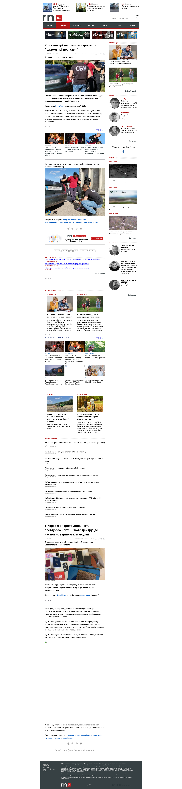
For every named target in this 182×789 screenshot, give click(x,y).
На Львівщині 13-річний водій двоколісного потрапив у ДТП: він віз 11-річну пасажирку (73, 499)
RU (138, 15)
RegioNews (59, 106)
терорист (65, 250)
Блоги (132, 25)
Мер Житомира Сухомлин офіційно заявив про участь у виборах (67, 264)
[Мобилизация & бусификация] (79, 38)
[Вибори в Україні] (126, 38)
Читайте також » (51, 257)
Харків (71, 750)
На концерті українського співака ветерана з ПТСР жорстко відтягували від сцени (75, 444)
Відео (119, 25)
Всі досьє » (132, 295)
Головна (49, 25)
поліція (64, 750)
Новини (63, 25)
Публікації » (114, 43)
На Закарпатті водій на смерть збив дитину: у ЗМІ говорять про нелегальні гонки (74, 460)
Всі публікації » (131, 91)
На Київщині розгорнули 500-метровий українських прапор (68, 491)
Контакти (46, 766)
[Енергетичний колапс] (55, 38)
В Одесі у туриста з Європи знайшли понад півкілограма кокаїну (67, 268)
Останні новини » (51, 438)
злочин (58, 750)
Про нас (45, 764)
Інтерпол (92, 250)
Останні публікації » (53, 290)
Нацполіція (90, 750)
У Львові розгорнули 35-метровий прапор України (65, 507)
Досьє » (112, 242)
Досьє (104, 25)
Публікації (77, 25)
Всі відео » (133, 238)
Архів (44, 771)
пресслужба (85, 595)
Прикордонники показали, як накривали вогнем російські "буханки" (71, 475)
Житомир (57, 250)
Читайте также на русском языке (84, 53)
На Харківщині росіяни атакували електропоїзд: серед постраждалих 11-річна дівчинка (73, 483)
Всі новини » (100, 273)
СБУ (71, 250)
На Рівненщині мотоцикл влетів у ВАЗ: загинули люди (66, 452)
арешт (76, 250)
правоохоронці (79, 750)
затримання (84, 250)
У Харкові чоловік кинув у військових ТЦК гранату (65, 468)
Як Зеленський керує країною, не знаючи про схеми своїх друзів (129, 130)
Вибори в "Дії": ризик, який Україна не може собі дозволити (128, 117)
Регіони (91, 25)
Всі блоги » (133, 141)
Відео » (112, 158)
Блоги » (112, 95)
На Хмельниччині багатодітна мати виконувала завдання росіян (70, 514)
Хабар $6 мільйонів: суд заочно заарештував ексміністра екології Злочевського (72, 259)
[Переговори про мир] (103, 38)
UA (136, 15)
